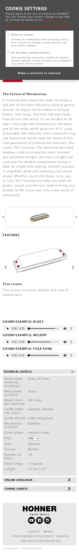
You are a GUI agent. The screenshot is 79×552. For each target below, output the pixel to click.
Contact (34, 531)
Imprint (48, 531)
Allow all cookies (22, 35)
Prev (6, 267)
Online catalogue (19, 479)
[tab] (39, 371)
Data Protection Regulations (41, 541)
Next (73, 267)
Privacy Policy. (53, 20)
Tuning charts (16, 488)
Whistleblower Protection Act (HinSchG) (41, 536)
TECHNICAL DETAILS (18, 371)
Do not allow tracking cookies (30, 53)
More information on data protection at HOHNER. (38, 26)
